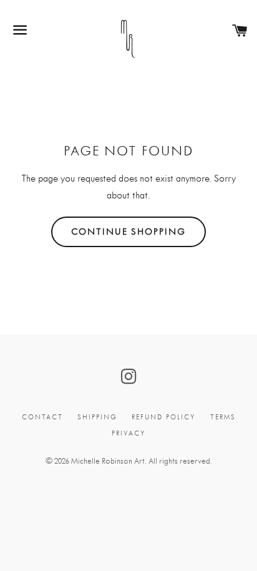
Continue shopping (128, 231)
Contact (42, 417)
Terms (223, 417)
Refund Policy (164, 417)
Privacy (129, 433)
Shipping (97, 417)
